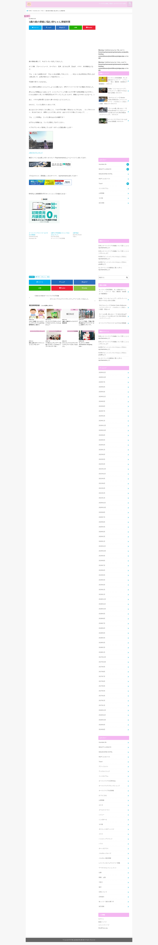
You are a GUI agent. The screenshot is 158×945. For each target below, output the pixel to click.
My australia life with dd (78, 940)
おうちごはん (103, 795)
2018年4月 (102, 638)
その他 (101, 198)
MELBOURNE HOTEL (105, 174)
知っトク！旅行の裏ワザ (106, 901)
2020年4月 (102, 527)
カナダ (101, 805)
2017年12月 (102, 657)
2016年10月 (102, 720)
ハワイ (101, 843)
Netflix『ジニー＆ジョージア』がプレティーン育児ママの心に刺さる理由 (117, 90)
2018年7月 (102, 623)
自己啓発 (101, 203)
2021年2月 (102, 493)
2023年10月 (102, 430)
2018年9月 (102, 613)
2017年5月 (102, 686)
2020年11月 (102, 502)
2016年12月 (102, 710)
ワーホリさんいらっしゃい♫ (107, 867)
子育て (32, 277)
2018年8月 (102, 618)
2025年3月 (102, 391)
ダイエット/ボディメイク (106, 829)
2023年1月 (102, 449)
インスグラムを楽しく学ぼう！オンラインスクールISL (112, 3)
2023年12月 (102, 425)
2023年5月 (102, 440)
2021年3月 (102, 488)
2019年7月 (102, 565)
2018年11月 (102, 604)
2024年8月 (102, 406)
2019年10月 (102, 551)
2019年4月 (102, 580)
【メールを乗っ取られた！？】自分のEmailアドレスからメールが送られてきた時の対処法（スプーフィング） (113, 111)
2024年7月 (102, 411)
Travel (100, 183)
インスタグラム (103, 188)
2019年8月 (102, 560)
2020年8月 (102, 512)
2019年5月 (102, 575)
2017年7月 (102, 676)
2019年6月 (102, 570)
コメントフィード (103, 925)
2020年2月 (102, 536)
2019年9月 (102, 555)
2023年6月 (102, 435)
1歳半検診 (76, 233)
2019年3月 (102, 584)
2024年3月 (102, 416)
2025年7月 (102, 382)
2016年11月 (102, 715)
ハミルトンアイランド (105, 839)
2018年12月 (102, 599)
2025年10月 (102, 377)
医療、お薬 (102, 877)
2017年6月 (102, 681)
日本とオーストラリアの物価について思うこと (112, 245)
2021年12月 (102, 469)
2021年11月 (102, 473)
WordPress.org (102, 928)
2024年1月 (102, 420)
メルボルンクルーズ (105, 853)
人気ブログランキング (36, 152)
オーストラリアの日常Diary (107, 781)
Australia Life (102, 164)
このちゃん (101, 253)
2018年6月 (102, 628)
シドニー (101, 814)
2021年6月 (102, 483)
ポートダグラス (103, 848)
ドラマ (101, 834)
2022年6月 (102, 454)
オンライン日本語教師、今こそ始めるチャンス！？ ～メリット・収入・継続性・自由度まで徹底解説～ (113, 81)
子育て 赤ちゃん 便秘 (43, 277)
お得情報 (101, 193)
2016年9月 (102, 724)
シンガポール (103, 819)
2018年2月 (102, 647)
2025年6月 (102, 387)
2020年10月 (102, 507)
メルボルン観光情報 (105, 858)
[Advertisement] (62, 44)
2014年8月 (102, 729)
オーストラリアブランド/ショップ (109, 785)
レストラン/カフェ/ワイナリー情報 (109, 863)
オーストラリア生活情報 (106, 790)
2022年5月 (102, 459)
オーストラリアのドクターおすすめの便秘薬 (117, 120)
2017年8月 (102, 671)
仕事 (100, 872)
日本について (103, 892)
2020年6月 (102, 522)
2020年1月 (102, 541)
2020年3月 (102, 531)
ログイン (101, 919)
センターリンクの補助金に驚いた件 (109, 267)
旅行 (100, 887)
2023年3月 (102, 445)
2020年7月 (102, 517)
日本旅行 (101, 896)
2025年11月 (102, 372)
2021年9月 (102, 478)
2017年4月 (102, 691)
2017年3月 (102, 695)
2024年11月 (102, 396)
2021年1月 (102, 498)
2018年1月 (102, 652)
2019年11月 (102, 546)
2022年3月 (102, 464)
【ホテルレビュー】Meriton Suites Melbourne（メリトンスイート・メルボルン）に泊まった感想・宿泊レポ (113, 100)
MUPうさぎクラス (104, 178)
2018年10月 (102, 609)
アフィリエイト (103, 766)
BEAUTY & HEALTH (105, 169)
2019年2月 (102, 589)
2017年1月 (102, 705)
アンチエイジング (104, 771)
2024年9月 (102, 401)
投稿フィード (102, 922)
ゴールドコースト (104, 810)
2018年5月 (102, 633)
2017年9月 (102, 666)
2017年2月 (102, 700)
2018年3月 (102, 642)
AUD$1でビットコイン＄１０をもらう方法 (111, 256)
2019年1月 (102, 594)
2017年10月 (102, 662)
